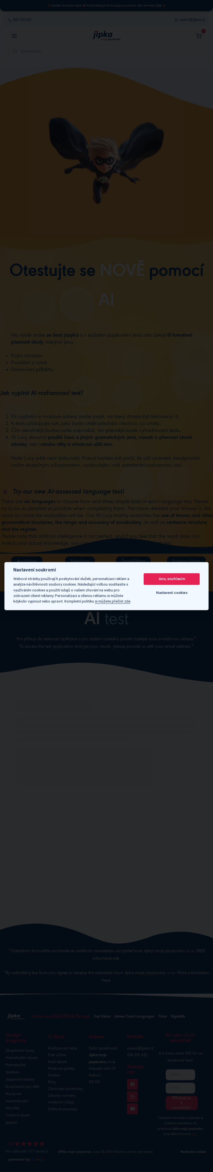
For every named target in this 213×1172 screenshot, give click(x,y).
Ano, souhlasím (172, 579)
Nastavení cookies (171, 593)
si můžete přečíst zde (112, 601)
